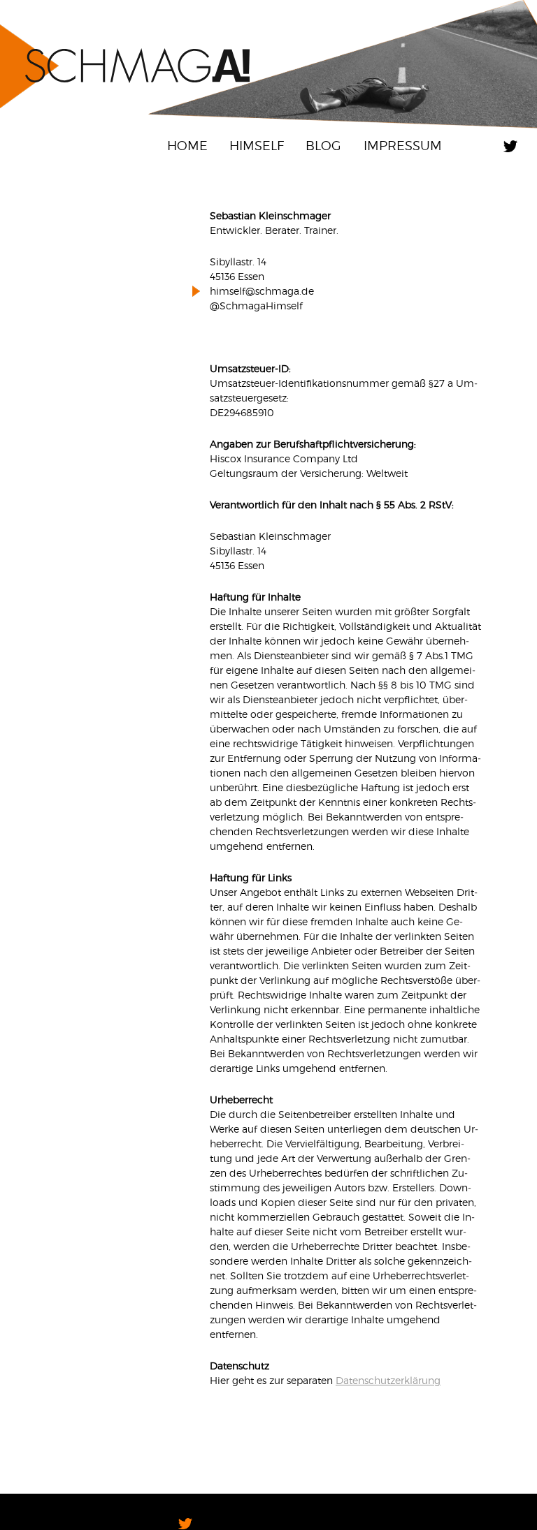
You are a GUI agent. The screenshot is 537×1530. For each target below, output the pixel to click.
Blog (323, 145)
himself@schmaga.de (262, 291)
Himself (256, 145)
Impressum (403, 145)
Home (187, 145)
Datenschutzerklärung (388, 1380)
